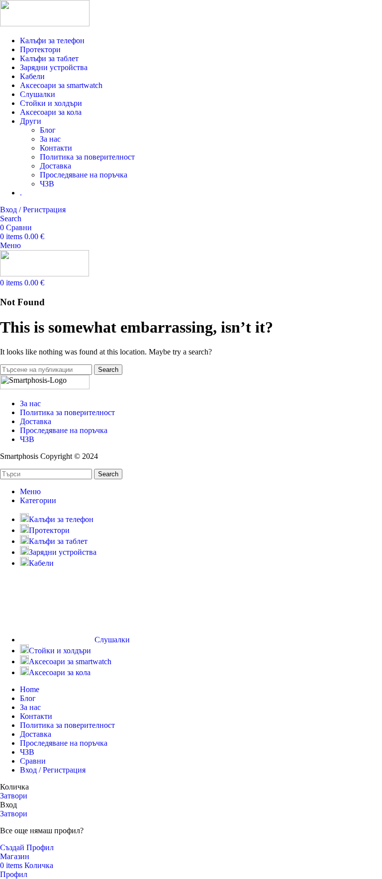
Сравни (33, 761)
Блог (48, 130)
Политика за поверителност (87, 157)
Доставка (55, 166)
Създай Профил (27, 847)
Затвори (13, 795)
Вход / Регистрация (53, 770)
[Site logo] (45, 23)
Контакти (56, 148)
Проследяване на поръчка (83, 175)
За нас (50, 139)
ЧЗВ (47, 183)
